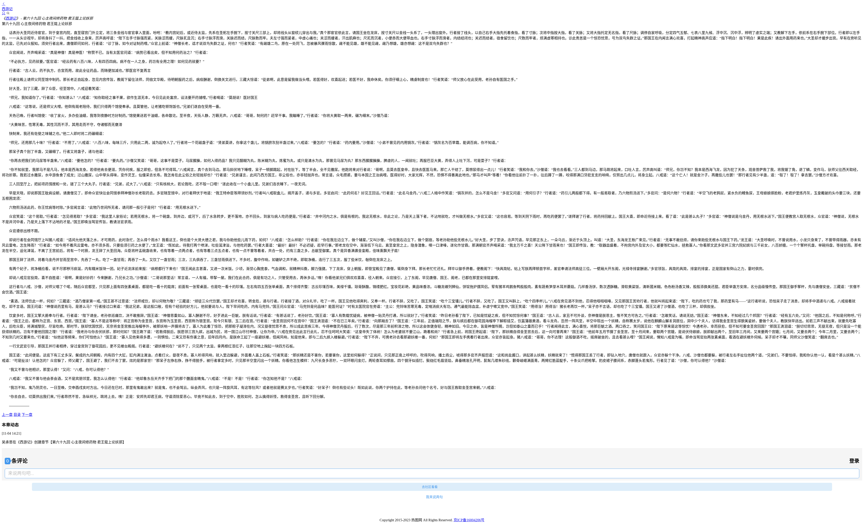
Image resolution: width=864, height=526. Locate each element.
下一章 (27, 415)
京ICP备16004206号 (469, 520)
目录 (17, 415)
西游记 (10, 18)
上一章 (7, 415)
